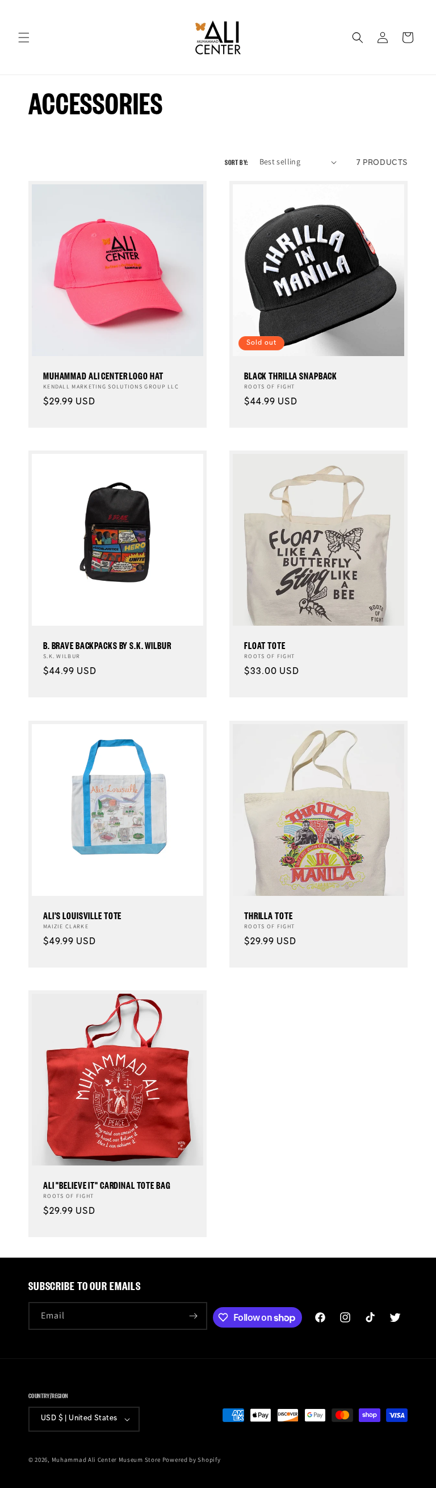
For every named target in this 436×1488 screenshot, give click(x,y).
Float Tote (265, 645)
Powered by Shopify (191, 1460)
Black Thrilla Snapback (290, 375)
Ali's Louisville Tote (82, 915)
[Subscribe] (193, 1316)
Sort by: (236, 161)
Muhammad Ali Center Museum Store (106, 1460)
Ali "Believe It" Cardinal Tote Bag (107, 1185)
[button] (23, 37)
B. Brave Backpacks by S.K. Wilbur (107, 645)
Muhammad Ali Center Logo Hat (103, 375)
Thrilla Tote (268, 915)
